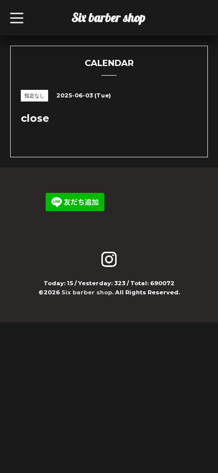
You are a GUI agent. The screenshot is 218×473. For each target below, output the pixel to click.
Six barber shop (108, 17)
